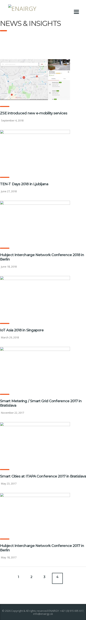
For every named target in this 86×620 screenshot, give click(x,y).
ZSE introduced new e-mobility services (33, 113)
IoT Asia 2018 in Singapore (22, 330)
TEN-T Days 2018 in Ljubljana (24, 184)
